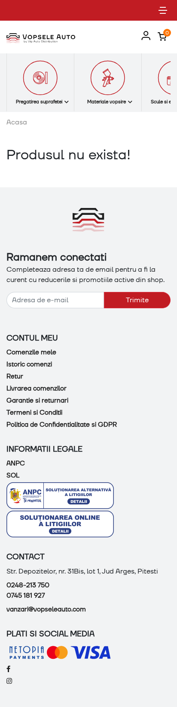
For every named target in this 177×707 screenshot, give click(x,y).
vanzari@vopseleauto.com (46, 609)
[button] (144, 36)
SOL (12, 475)
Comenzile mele (31, 352)
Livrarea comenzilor (36, 388)
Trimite (137, 299)
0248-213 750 (27, 585)
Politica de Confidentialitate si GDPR (61, 424)
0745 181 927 (25, 595)
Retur (14, 376)
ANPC (15, 463)
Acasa (16, 122)
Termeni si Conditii (34, 412)
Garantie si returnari (37, 400)
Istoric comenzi (29, 364)
